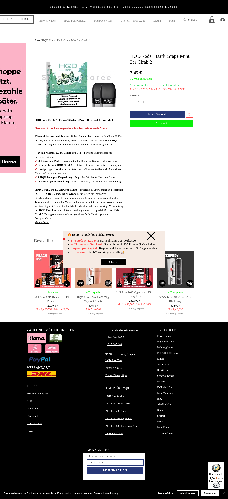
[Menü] (222, 464)
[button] (151, 236)
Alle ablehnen (188, 493)
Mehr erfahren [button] (166, 493)
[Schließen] (224, 493)
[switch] (216, 485)
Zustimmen (210, 493)
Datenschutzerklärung (106, 493)
